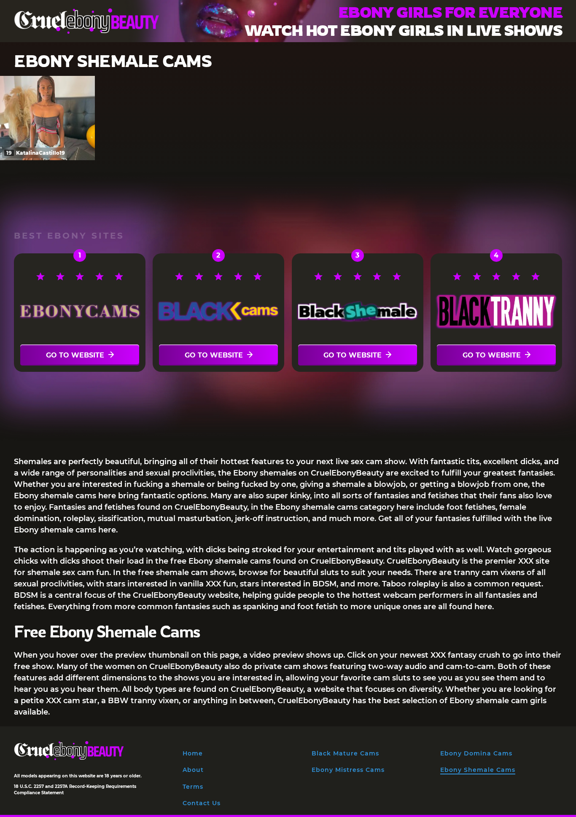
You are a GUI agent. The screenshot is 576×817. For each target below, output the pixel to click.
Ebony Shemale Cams (477, 770)
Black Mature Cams (345, 753)
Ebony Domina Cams (476, 753)
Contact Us (202, 803)
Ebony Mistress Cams (348, 770)
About (193, 770)
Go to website (75, 355)
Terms (193, 786)
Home (193, 753)
